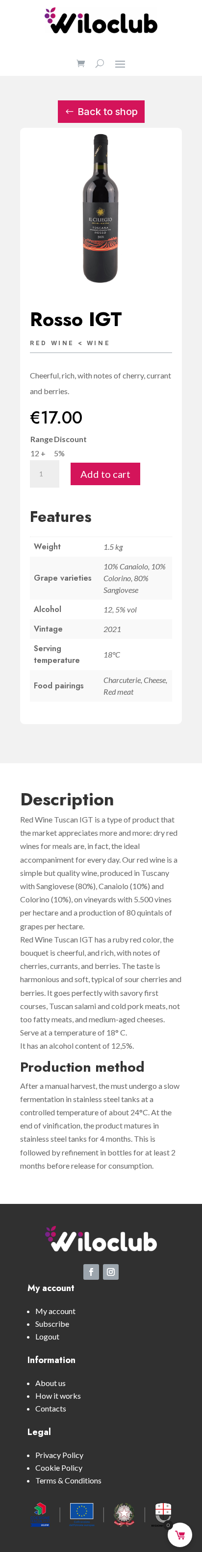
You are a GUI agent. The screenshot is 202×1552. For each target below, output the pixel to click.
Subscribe (52, 1323)
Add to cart (105, 474)
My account (55, 1311)
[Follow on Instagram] (111, 1272)
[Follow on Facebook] (91, 1272)
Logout (47, 1336)
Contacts (50, 1408)
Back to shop (107, 112)
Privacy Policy (59, 1454)
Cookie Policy (58, 1467)
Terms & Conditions (68, 1480)
